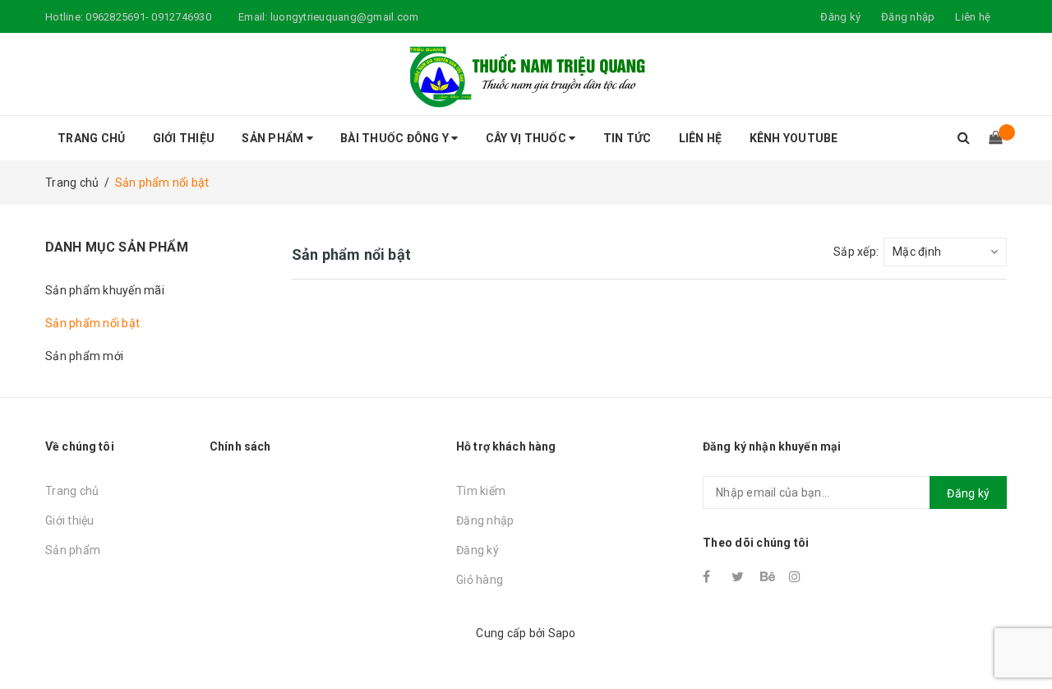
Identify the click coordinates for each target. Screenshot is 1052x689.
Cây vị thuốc (527, 138)
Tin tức (627, 138)
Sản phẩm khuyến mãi (104, 290)
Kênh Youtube (794, 138)
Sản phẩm (274, 138)
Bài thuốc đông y (395, 138)
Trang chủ (91, 138)
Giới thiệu (184, 138)
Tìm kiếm (480, 490)
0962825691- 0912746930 (148, 17)
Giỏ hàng (479, 579)
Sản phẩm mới (84, 356)
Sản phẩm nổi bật (92, 323)
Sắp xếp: (856, 251)
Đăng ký (477, 550)
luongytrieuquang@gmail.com (344, 17)
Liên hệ (972, 17)
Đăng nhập (485, 520)
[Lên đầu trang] (1023, 639)
